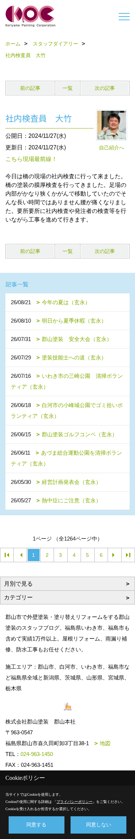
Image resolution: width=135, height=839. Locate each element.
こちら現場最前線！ (31, 159)
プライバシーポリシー (75, 802)
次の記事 (105, 88)
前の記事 (30, 88)
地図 (105, 743)
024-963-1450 (37, 754)
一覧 (68, 88)
